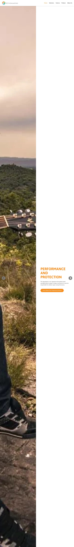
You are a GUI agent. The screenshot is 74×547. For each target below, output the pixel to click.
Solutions (51, 3)
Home (45, 3)
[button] (3, 278)
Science (58, 3)
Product (64, 3)
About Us (69, 3)
